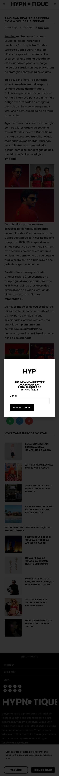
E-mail (13, 395)
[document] (29, 388)
